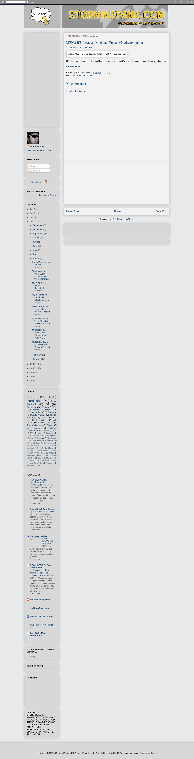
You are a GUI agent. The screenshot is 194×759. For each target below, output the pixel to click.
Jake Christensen (35, 425)
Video (45, 407)
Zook (38, 465)
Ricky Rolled (42, 458)
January (37, 359)
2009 (33, 364)
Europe (39, 438)
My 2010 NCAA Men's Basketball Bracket (39, 287)
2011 (32, 217)
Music (54, 450)
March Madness (41, 409)
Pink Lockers (43, 455)
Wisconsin (50, 463)
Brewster (52, 412)
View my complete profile (39, 150)
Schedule (53, 458)
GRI (32, 420)
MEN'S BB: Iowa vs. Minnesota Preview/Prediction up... (41, 322)
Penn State (31, 455)
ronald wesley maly (40, 599)
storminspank (37, 146)
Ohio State (41, 453)
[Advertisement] (116, 183)
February (37, 355)
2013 (33, 209)
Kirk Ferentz (32, 445)
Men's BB (77, 75)
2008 (33, 368)
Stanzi (32, 460)
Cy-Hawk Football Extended (42, 511)
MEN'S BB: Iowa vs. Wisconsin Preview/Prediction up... (41, 346)
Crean (39, 433)
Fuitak (39, 440)
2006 (33, 376)
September (38, 233)
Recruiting (32, 407)
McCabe (30, 450)
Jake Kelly (32, 418)
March (36, 258)
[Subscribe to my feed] (28, 182)
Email (31, 438)
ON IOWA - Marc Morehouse (38, 634)
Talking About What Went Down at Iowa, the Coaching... (40, 275)
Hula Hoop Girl (51, 440)
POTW (51, 453)
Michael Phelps (42, 450)
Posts (33, 166)
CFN (31, 433)
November (38, 229)
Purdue (41, 423)
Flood (32, 440)
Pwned (54, 455)
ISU (55, 407)
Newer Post (72, 211)
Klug (43, 445)
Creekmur (50, 433)
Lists (51, 445)
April (35, 254)
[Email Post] (108, 72)
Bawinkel (45, 431)
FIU (46, 438)
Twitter (50, 425)
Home (117, 211)
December (38, 225)
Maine (50, 448)
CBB (55, 431)
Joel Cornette (49, 443)
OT (47, 404)
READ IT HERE (73, 67)
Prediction (87, 75)
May (35, 250)
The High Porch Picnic (41, 625)
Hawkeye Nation (38, 480)
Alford (50, 423)
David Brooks (52, 436)
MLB (41, 448)
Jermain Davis (35, 443)
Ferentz (54, 438)
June (35, 246)
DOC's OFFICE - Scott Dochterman (41, 566)
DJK (41, 436)
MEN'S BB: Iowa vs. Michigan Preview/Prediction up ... (41, 310)
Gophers (43, 420)
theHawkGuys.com (39, 608)
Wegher (40, 463)
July (35, 242)
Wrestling (30, 465)
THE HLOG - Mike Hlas (41, 616)
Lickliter (30, 412)
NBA (31, 453)
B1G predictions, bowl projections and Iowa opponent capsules (39, 573)
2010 (33, 221)
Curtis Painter (32, 436)
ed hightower (33, 428)
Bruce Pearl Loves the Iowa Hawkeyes (41, 264)
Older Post (161, 211)
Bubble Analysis (37, 415)
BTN (52, 415)
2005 (33, 381)
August (36, 237)
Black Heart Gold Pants (42, 509)
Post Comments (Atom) (122, 219)
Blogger (154, 753)
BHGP (41, 412)
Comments (36, 171)
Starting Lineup (43, 460)
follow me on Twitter (47, 195)
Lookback (30, 448)
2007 (33, 372)
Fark (55, 418)
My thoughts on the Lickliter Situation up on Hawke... (40, 298)
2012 (33, 213)
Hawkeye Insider (38, 536)
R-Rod (31, 458)
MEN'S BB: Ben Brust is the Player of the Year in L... (39, 334)
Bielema (44, 418)
